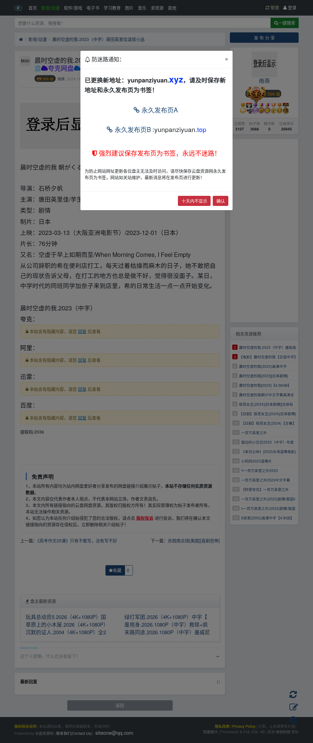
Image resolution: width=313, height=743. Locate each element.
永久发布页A (159, 109)
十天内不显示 (194, 201)
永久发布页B (132, 129)
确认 (220, 201)
